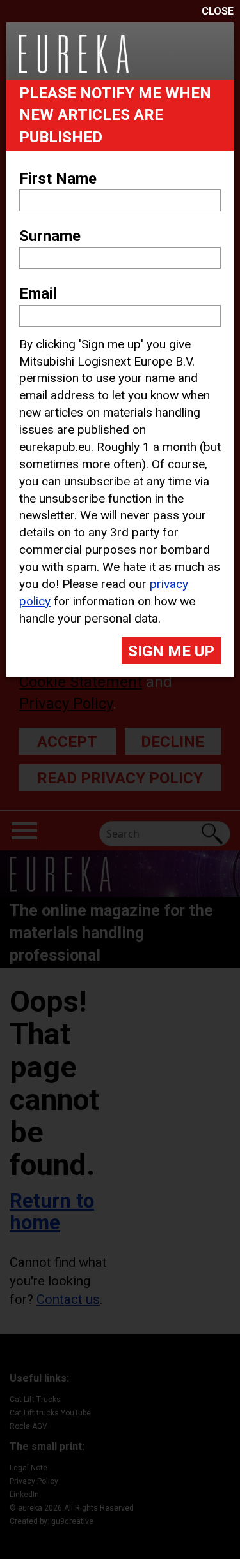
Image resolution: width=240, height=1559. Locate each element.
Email (38, 293)
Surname (50, 236)
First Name (58, 179)
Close (218, 11)
